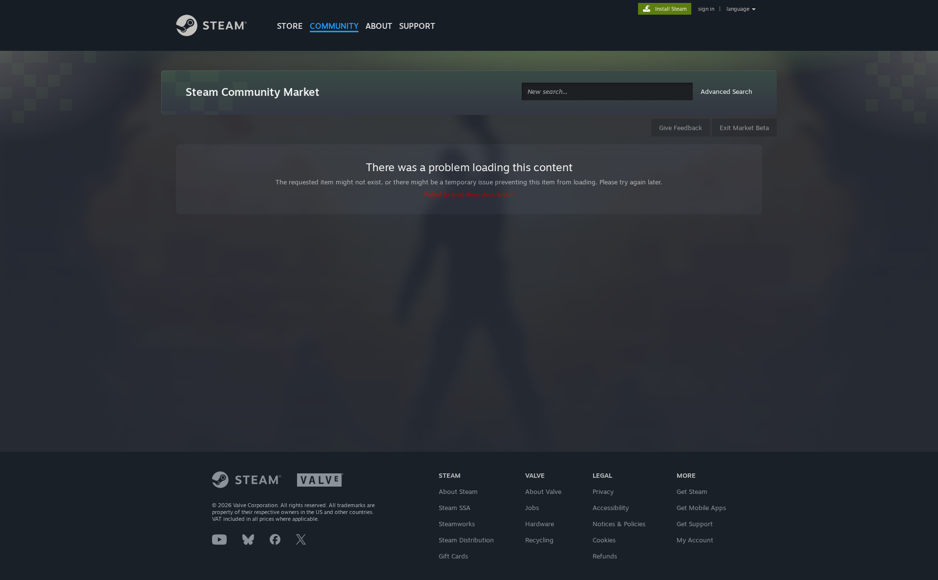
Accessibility (611, 508)
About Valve (543, 491)
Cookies (604, 540)
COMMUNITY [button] (334, 26)
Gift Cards (453, 556)
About (378, 26)
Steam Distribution (466, 540)
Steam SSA (454, 508)
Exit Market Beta (744, 128)
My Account (695, 540)
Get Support (695, 524)
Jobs (532, 508)
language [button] (737, 8)
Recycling (539, 540)
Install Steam (671, 8)
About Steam (458, 491)
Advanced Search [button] (726, 91)
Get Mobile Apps (701, 508)
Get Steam (692, 491)
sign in (706, 8)
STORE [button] (290, 26)
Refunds (605, 556)
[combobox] (607, 92)
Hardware (539, 524)
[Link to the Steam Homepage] (219, 27)
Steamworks (457, 524)
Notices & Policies (619, 524)
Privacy (603, 491)
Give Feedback (680, 128)
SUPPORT (417, 26)
